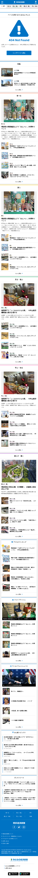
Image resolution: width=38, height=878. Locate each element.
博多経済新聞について (8, 833)
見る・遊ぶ (15, 6)
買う (21, 6)
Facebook (14, 827)
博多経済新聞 (19, 2)
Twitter (19, 827)
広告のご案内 (6, 843)
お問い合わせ (6, 841)
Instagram (24, 827)
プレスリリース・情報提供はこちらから (12, 836)
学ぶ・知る (34, 6)
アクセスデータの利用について (10, 838)
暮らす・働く (27, 6)
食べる (9, 6)
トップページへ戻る (19, 53)
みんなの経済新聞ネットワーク (19, 860)
